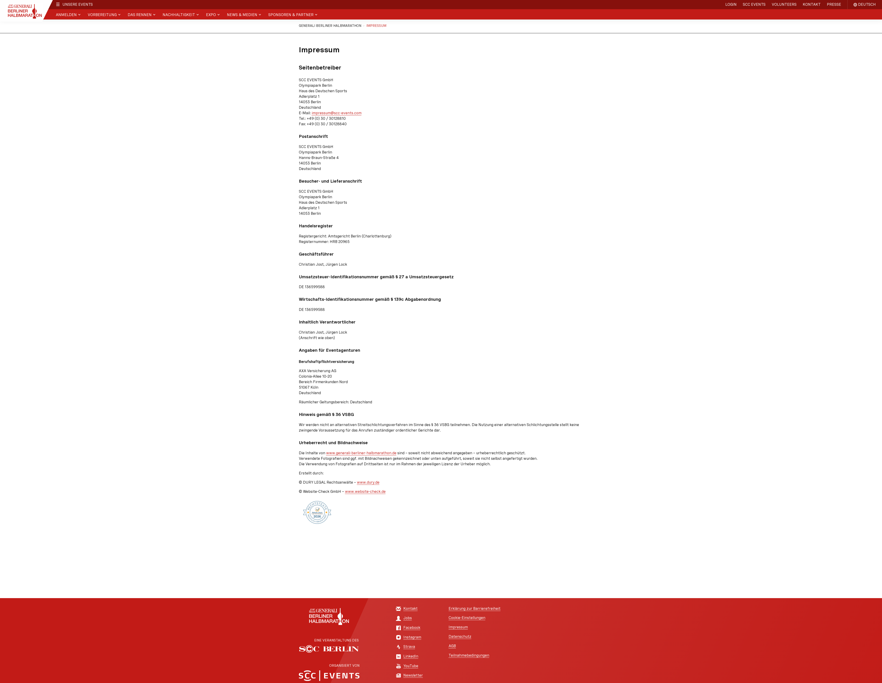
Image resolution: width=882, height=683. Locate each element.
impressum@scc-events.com (337, 113)
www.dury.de (368, 482)
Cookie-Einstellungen (467, 618)
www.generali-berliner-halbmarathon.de (361, 453)
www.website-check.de (365, 491)
